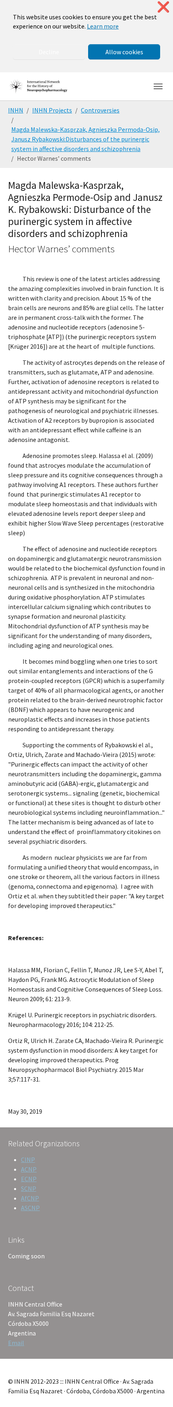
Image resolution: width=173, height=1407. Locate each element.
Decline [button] (49, 52)
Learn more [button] (103, 26)
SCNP (28, 1188)
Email (16, 1343)
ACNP (29, 1169)
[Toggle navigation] (158, 86)
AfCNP (30, 1198)
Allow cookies (124, 52)
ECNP (29, 1179)
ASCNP (30, 1208)
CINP (28, 1159)
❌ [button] (163, 7)
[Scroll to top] (155, 1389)
